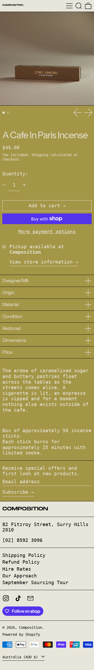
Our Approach (19, 575)
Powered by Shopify (21, 634)
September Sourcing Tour (35, 582)
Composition (30, 627)
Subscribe (15, 492)
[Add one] (24, 185)
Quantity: (15, 173)
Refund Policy (21, 562)
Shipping (40, 155)
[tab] (3, 113)
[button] (78, 6)
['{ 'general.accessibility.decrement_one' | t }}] (4, 185)
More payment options (47, 231)
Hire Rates (16, 569)
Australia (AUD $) (21, 657)
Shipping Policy (23, 555)
